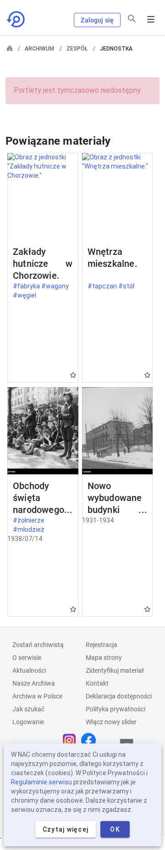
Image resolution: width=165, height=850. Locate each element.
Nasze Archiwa (33, 683)
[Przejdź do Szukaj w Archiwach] (17, 19)
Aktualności (29, 670)
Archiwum (39, 48)
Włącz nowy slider (111, 722)
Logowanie (28, 722)
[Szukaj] (132, 19)
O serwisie (26, 657)
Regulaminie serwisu (41, 782)
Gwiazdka (73, 375)
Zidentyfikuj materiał (115, 670)
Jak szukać (28, 709)
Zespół (77, 48)
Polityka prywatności (115, 709)
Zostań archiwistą (38, 644)
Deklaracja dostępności (119, 696)
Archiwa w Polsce (37, 696)
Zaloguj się (97, 20)
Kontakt (97, 683)
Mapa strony (104, 657)
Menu (151, 19)
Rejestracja (101, 644)
